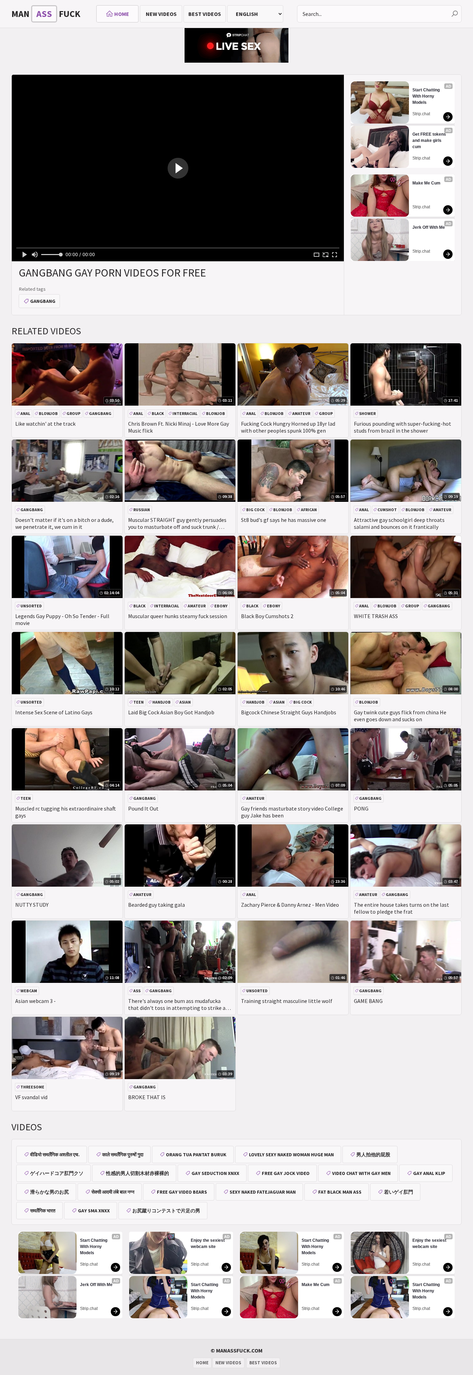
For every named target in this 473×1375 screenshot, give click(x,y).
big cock (255, 509)
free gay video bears (182, 1192)
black (158, 413)
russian (141, 509)
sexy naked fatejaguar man (263, 1192)
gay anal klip (429, 1173)
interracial (184, 413)
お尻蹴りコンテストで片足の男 (166, 1210)
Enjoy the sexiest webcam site (208, 1243)
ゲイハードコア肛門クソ (56, 1173)
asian (185, 702)
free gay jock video (286, 1173)
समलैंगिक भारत (42, 1210)
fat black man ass (340, 1192)
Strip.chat (421, 113)
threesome (32, 1086)
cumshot (387, 509)
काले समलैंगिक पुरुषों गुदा (122, 1154)
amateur (301, 413)
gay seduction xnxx (215, 1173)
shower (367, 413)
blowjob (48, 413)
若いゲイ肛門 (398, 1192)
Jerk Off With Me (428, 227)
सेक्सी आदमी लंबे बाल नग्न (112, 1192)
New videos (161, 13)
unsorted (31, 605)
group (73, 413)
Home (121, 13)
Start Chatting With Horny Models (426, 96)
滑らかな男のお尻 (49, 1192)
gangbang (42, 301)
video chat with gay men (361, 1173)
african (309, 509)
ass (137, 990)
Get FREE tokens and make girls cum (429, 140)
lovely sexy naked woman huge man (291, 1154)
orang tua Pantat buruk (196, 1154)
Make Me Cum (426, 183)
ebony (220, 605)
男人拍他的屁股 (373, 1154)
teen (138, 702)
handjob (161, 702)
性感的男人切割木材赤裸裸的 (137, 1173)
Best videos (204, 13)
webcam (28, 990)
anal (25, 413)
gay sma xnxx (94, 1210)
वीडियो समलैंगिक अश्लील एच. (55, 1154)
